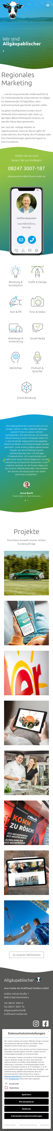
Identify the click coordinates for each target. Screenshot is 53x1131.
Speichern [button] (26, 1094)
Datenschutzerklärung (13, 1076)
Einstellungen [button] (14, 1079)
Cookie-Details (10, 1125)
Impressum (44, 1125)
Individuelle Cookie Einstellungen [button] (26, 1116)
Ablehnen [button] (26, 1109)
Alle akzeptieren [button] (26, 1102)
